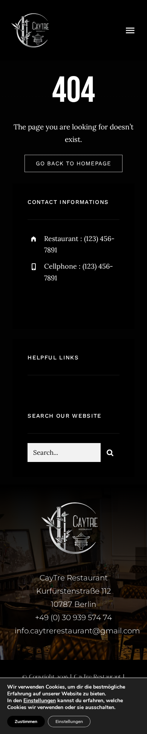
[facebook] (36, 302)
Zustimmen (26, 721)
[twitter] (56, 302)
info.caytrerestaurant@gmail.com (77, 630)
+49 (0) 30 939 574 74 (73, 617)
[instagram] (77, 302)
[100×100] (30, 14)
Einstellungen (39, 700)
